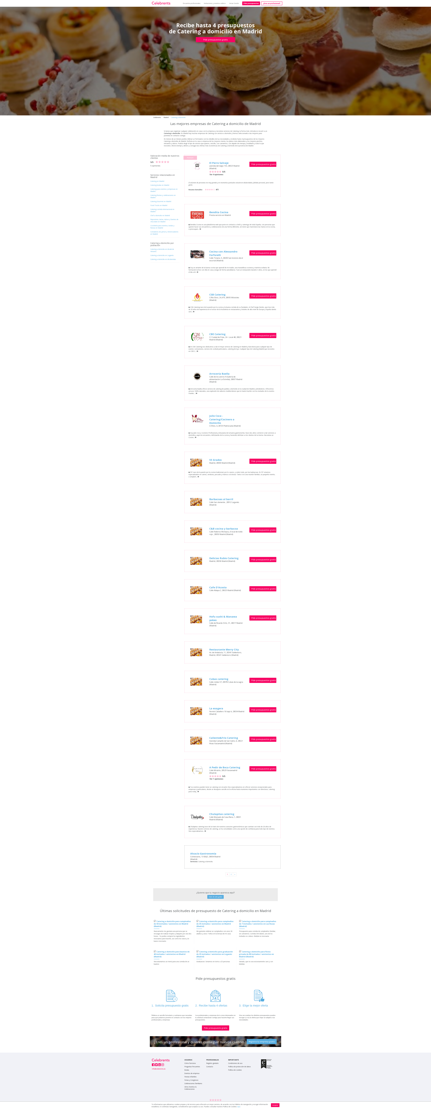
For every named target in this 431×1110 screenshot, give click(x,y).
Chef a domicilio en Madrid (160, 215)
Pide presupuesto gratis (215, 1028)
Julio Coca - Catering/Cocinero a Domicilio (221, 419)
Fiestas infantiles (190, 1077)
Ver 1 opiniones (216, 779)
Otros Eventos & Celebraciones (190, 1088)
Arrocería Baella (219, 373)
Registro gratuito (212, 1063)
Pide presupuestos (251, 3)
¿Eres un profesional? (271, 3)
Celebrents (157, 117)
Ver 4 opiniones (216, 174)
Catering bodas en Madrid (159, 185)
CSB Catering (217, 294)
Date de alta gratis (215, 897)
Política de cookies (235, 1070)
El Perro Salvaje (219, 162)
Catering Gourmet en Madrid (160, 201)
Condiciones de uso (235, 1063)
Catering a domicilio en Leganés (162, 255)
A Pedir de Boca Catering (224, 767)
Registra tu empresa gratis (262, 1041)
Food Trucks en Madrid (158, 205)
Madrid (166, 117)
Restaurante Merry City (224, 649)
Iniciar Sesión (234, 3)
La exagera (216, 708)
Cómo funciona (190, 1063)
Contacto (209, 1067)
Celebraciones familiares (193, 1083)
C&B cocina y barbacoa (223, 528)
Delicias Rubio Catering (224, 558)
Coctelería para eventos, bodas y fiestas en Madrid (162, 226)
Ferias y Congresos (191, 1080)
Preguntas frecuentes (192, 1067)
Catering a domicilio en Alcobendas (163, 259)
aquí (238, 1107)
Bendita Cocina (218, 212)
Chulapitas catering (221, 814)
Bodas (186, 1070)
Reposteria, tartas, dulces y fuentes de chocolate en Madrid (164, 220)
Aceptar (275, 1105)
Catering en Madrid (157, 181)
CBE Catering (217, 334)
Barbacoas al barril (221, 499)
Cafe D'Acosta (218, 587)
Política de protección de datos (239, 1067)
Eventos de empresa (191, 1073)
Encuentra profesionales (191, 3)
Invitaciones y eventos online (214, 3)
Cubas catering (218, 679)
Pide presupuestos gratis (215, 39)
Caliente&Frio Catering (223, 737)
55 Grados (215, 459)
